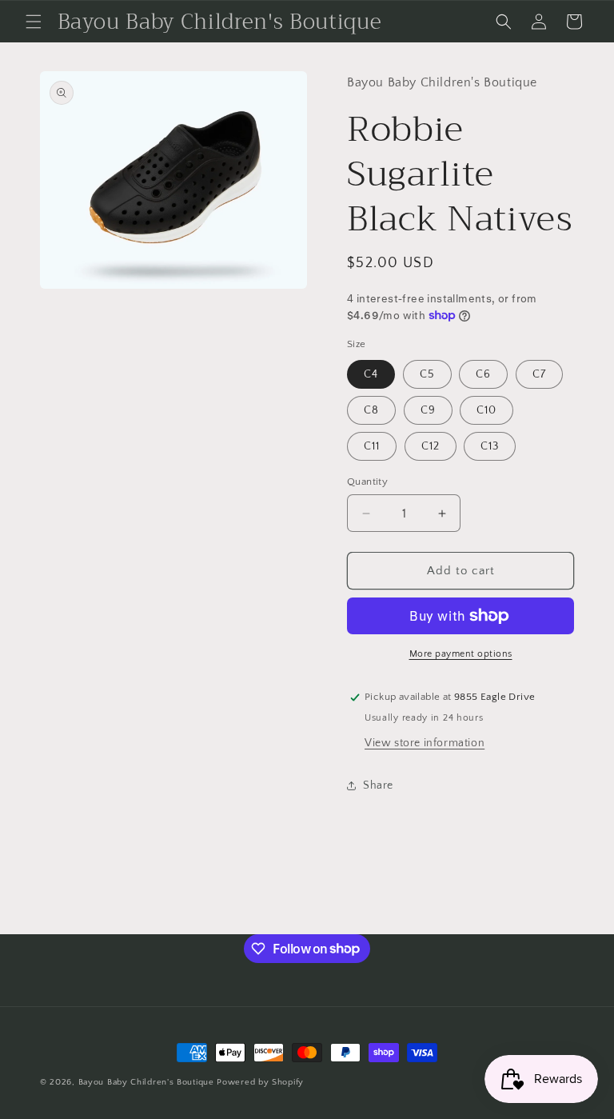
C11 (372, 446)
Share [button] (378, 785)
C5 (427, 374)
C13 (489, 446)
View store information (424, 743)
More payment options (460, 654)
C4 (371, 374)
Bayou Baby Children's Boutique (146, 1082)
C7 (539, 374)
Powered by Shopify (260, 1082)
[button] (33, 21)
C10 (486, 410)
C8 (371, 410)
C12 (430, 446)
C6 (483, 374)
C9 (428, 410)
